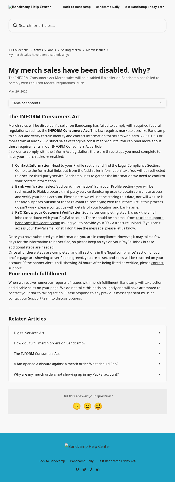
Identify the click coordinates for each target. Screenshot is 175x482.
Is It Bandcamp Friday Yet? (144, 6)
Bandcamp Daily (108, 6)
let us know (126, 228)
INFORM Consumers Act (71, 146)
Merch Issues (95, 50)
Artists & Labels (45, 50)
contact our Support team (30, 298)
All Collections (19, 50)
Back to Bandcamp (77, 6)
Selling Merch (71, 50)
